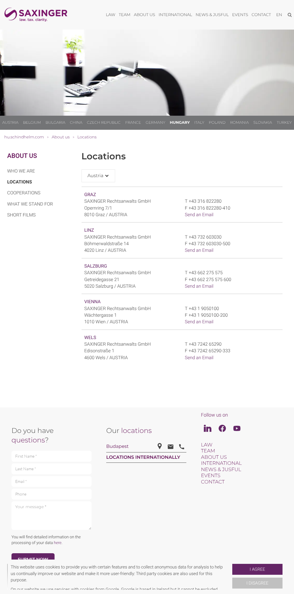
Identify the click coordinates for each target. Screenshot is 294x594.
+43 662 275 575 (206, 272)
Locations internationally (143, 457)
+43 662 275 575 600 (210, 279)
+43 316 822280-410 (210, 208)
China (76, 122)
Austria (10, 122)
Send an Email (199, 214)
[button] (230, 577)
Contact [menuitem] (261, 14)
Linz (89, 230)
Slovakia (263, 122)
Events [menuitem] (240, 14)
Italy (199, 122)
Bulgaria (55, 122)
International (221, 463)
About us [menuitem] (144, 14)
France (133, 122)
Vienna (92, 301)
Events (210, 476)
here (58, 543)
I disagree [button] (257, 583)
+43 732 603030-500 (210, 243)
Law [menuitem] (110, 14)
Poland (217, 122)
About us (22, 156)
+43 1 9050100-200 (208, 315)
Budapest (117, 446)
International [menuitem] (175, 14)
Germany (155, 122)
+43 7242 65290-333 (210, 350)
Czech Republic (104, 122)
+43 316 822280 (205, 201)
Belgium (32, 122)
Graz (90, 194)
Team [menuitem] (125, 14)
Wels (90, 337)
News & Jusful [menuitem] (212, 14)
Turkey (284, 122)
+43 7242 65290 (205, 344)
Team (208, 451)
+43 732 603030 (205, 237)
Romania (239, 122)
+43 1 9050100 (204, 308)
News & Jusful (221, 470)
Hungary (180, 122)
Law (206, 445)
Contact (213, 482)
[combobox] (98, 175)
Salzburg (95, 266)
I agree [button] (257, 569)
